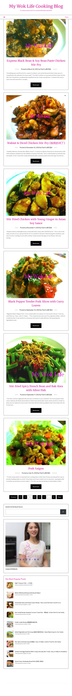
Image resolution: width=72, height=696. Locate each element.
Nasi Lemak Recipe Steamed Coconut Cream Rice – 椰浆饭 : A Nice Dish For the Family (39, 612)
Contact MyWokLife (11, 569)
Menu (66, 17)
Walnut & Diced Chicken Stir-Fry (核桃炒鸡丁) (36, 143)
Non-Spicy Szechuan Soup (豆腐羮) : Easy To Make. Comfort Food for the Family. (38, 642)
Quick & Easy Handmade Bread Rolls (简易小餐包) (29, 661)
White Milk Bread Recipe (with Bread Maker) (28, 593)
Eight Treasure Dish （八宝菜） (24, 583)
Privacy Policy (8, 681)
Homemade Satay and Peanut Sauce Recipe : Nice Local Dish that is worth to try (38, 602)
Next (59, 497)
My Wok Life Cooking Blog (36, 6)
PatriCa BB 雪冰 (45, 69)
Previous (13, 497)
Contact (7, 685)
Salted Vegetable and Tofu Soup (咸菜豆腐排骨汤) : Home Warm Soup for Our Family (39, 632)
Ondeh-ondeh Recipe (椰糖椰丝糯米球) (26, 622)
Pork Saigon (36, 468)
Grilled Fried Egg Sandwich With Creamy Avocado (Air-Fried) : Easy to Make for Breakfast (41, 651)
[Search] (63, 511)
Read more (36, 85)
